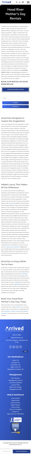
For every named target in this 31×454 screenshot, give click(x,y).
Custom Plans (15, 385)
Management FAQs (15, 389)
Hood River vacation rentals (12, 311)
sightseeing (18, 284)
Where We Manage (15, 387)
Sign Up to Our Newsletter (15, 414)
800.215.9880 (17, 335)
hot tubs (11, 203)
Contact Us (15, 411)
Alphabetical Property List (15, 369)
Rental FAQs (15, 400)
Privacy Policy (15, 407)
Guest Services (15, 403)
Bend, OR (15, 360)
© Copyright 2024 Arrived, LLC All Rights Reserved (15, 443)
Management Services (16, 380)
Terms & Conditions (15, 409)
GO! (25, 351)
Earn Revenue (15, 378)
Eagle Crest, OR (15, 367)
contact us (6, 451)
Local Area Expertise (15, 382)
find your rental (21, 451)
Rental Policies (15, 405)
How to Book (15, 398)
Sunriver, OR (15, 362)
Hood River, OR (15, 365)
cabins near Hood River (13, 247)
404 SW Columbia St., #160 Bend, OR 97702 (17, 341)
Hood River (25, 274)
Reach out (19, 307)
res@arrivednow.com (17, 337)
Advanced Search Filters (15, 89)
